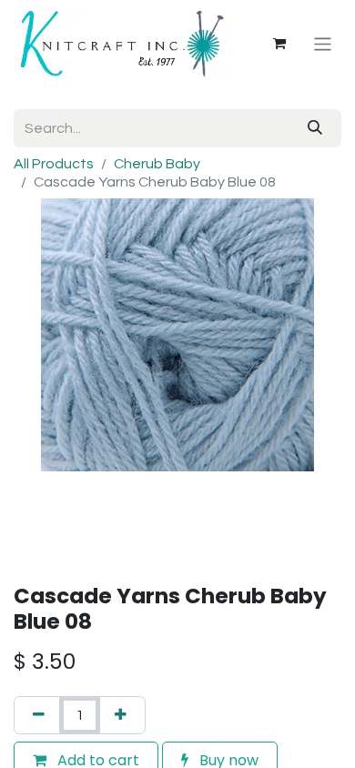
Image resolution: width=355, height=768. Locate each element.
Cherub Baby (157, 164)
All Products (54, 164)
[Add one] (121, 715)
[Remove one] (39, 715)
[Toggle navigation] (322, 43)
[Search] (315, 128)
